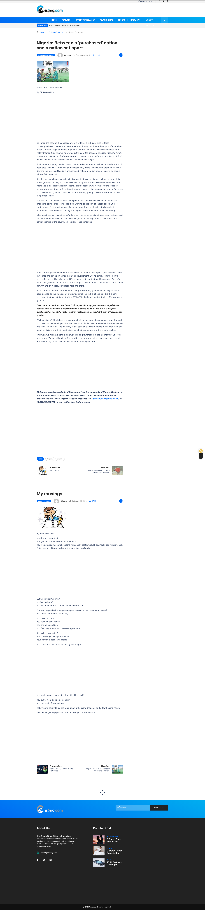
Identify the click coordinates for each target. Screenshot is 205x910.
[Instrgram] (167, 1)
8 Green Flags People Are (114, 840)
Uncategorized (44, 501)
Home (54, 20)
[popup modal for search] (164, 20)
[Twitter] (163, 1)
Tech (109, 860)
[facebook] (159, 1)
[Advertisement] (125, 11)
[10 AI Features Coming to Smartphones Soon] (99, 862)
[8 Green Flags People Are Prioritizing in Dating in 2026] (99, 839)
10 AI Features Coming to (114, 863)
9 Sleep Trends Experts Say (114, 851)
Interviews (135, 20)
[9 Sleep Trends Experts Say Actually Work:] (99, 850)
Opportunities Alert (85, 20)
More (148, 20)
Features (66, 20)
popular (60, 459)
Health (109, 848)
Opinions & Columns (56, 32)
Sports (121, 20)
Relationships (106, 20)
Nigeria (50, 459)
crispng (67, 55)
